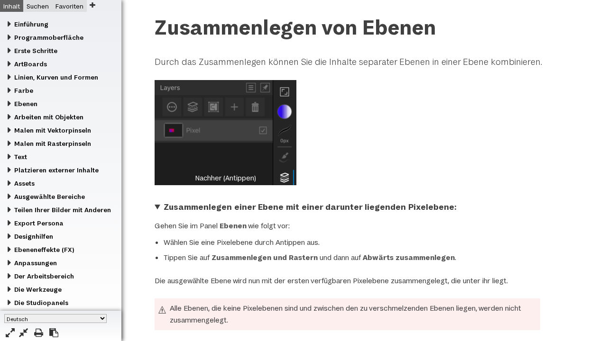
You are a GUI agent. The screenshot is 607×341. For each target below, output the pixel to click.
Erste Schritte (35, 50)
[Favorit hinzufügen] (92, 5)
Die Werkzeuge (38, 289)
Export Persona (39, 223)
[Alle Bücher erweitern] (10, 332)
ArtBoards (30, 64)
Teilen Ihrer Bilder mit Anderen (62, 210)
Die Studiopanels (41, 302)
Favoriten (69, 6)
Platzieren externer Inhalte (56, 170)
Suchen (38, 6)
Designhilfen (33, 236)
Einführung (31, 24)
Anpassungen (35, 263)
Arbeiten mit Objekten (48, 117)
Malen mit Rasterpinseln (52, 143)
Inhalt (11, 6)
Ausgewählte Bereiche (49, 196)
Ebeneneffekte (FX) (44, 249)
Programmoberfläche (48, 37)
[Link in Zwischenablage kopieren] (53, 332)
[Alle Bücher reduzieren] (23, 332)
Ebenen (25, 103)
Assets (24, 183)
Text (20, 157)
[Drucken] (38, 332)
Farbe (23, 90)
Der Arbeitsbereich (44, 276)
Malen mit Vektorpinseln (52, 130)
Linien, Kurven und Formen (56, 77)
